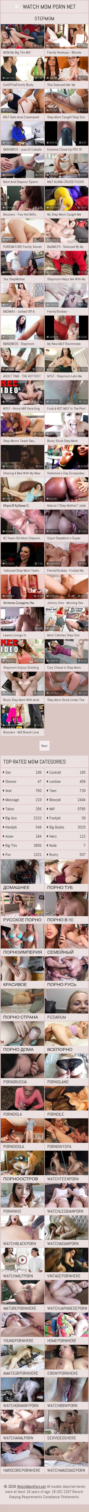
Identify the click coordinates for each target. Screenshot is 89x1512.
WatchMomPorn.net (31, 1486)
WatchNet (49, 6)
